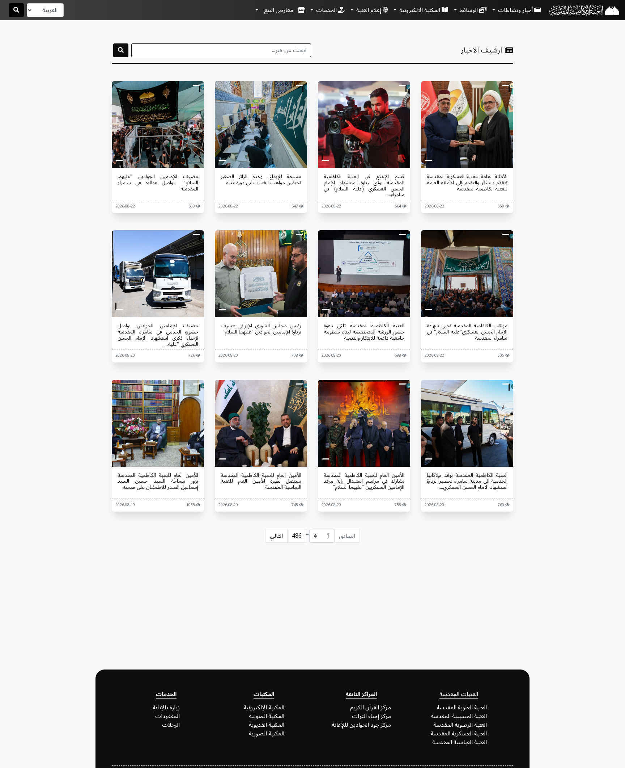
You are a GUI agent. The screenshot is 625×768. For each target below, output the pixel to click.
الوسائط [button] (468, 10)
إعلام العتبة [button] (369, 10)
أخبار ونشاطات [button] (515, 10)
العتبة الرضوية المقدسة (460, 725)
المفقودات (167, 716)
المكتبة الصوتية (266, 716)
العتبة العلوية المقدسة (462, 707)
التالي (276, 536)
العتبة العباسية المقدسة (459, 742)
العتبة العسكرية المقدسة (458, 733)
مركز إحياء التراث (371, 716)
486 (297, 536)
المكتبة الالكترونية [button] (420, 10)
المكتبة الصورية (266, 733)
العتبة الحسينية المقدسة (459, 716)
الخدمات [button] (326, 10)
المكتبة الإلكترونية (263, 707)
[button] (279, 10)
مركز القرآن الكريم (370, 707)
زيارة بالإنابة (166, 707)
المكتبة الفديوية (266, 725)
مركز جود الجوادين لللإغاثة (361, 725)
